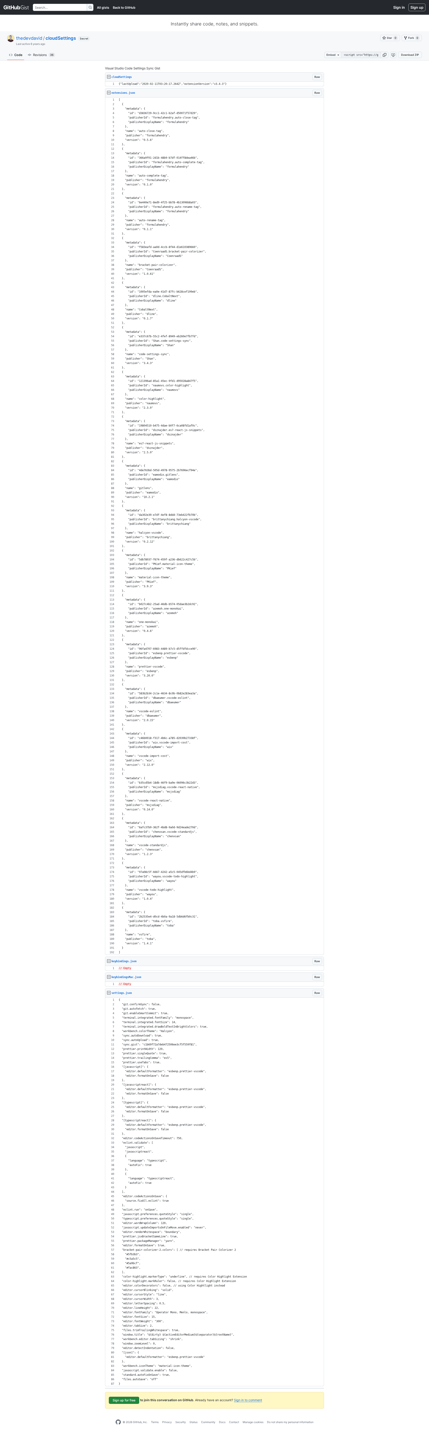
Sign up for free (124, 1400)
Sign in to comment (248, 1400)
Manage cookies (253, 1422)
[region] (214, 84)
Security (180, 1422)
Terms (155, 1422)
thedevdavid (29, 38)
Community (208, 1422)
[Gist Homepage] (16, 7)
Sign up (416, 7)
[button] (384, 55)
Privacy (167, 1422)
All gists (103, 7)
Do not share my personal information (290, 1422)
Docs (222, 1422)
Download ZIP (410, 54)
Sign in (399, 7)
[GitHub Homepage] (118, 1422)
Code (18, 55)
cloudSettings (61, 38)
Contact (234, 1422)
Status (193, 1422)
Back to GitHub (124, 7)
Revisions (43, 55)
